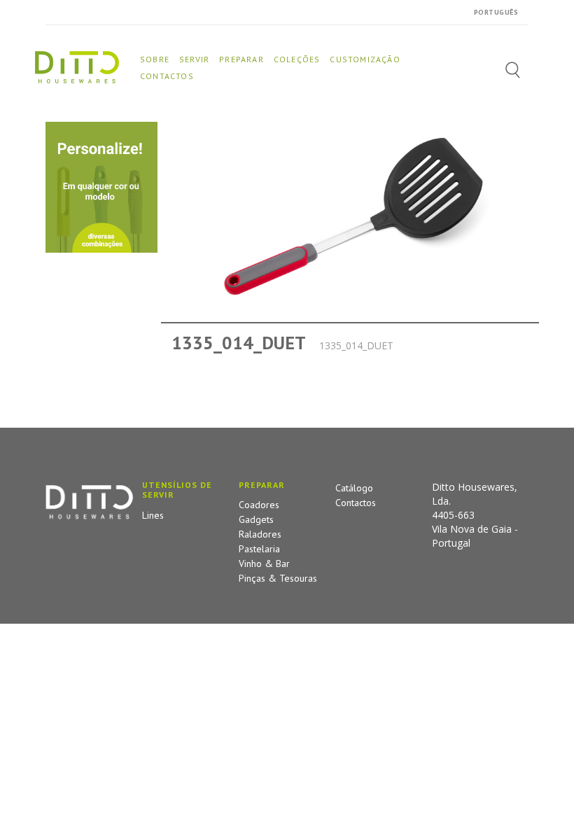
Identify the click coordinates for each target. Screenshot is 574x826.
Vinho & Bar (264, 563)
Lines (153, 515)
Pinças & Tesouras (278, 578)
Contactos (355, 502)
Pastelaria (259, 548)
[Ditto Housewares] (77, 66)
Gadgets (256, 519)
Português (496, 12)
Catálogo (354, 488)
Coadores (259, 504)
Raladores (260, 534)
